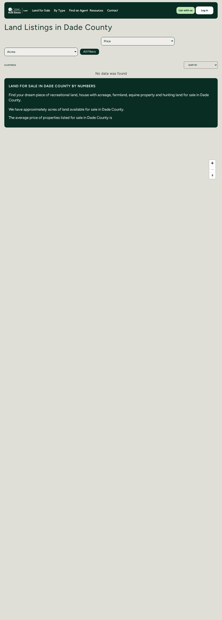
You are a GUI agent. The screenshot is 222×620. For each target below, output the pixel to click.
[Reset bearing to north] (212, 176)
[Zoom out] (212, 169)
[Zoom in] (212, 163)
